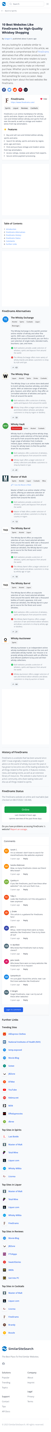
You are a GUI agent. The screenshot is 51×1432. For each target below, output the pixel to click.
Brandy (11, 1324)
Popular (5, 1377)
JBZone (11, 1073)
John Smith (14, 960)
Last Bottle (13, 1136)
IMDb (11, 1270)
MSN (10, 1105)
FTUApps (12, 1254)
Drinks (36, 378)
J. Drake (13, 911)
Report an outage (19, 829)
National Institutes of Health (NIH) (24, 1042)
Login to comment (13, 1009)
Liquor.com (13, 1160)
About (30, 1377)
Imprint (30, 1382)
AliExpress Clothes (17, 1034)
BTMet (11, 1081)
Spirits (7, 108)
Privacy (30, 1396)
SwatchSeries (14, 1262)
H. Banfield (14, 945)
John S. (13, 927)
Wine (44, 481)
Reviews (24, 108)
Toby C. (13, 896)
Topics (5, 1387)
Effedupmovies (15, 1113)
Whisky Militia (14, 1168)
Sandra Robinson (17, 865)
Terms (30, 1401)
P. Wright (14, 991)
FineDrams (43, 51)
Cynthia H (14, 880)
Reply (25, 858)
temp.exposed (15, 1050)
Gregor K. (8, 38)
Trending (6, 1382)
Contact (5, 1401)
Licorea (11, 1176)
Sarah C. (13, 849)
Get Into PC (13, 1278)
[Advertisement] (25, 189)
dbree (11, 1121)
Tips (4, 1406)
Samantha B (15, 975)
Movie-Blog (13, 1058)
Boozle (11, 1332)
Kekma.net (13, 1097)
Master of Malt (19, 476)
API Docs (6, 1411)
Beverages (15, 326)
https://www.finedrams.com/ (23, 102)
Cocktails (34, 108)
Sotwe (11, 1065)
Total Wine (13, 1152)
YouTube (12, 1089)
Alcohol (14, 322)
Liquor (15, 108)
